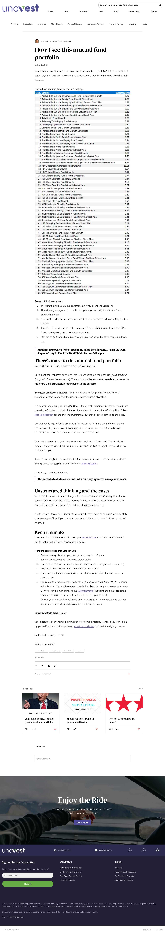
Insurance (42, 23)
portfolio (79, 650)
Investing (132, 23)
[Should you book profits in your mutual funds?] (82, 703)
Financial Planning (116, 23)
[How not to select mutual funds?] (124, 703)
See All (141, 688)
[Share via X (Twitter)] (42, 666)
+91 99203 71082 (64, 850)
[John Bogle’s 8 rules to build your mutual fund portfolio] (40, 703)
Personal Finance (75, 23)
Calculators (27, 23)
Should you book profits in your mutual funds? (80, 720)
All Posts (14, 23)
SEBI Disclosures (16, 917)
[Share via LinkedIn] (48, 666)
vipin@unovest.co (105, 850)
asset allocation (41, 650)
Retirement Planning (95, 23)
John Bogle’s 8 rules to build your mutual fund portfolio (39, 720)
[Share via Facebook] (36, 666)
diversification (68, 650)
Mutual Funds (56, 23)
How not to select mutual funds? (122, 720)
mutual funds (55, 650)
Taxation (144, 23)
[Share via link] (55, 666)
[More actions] (128, 41)
